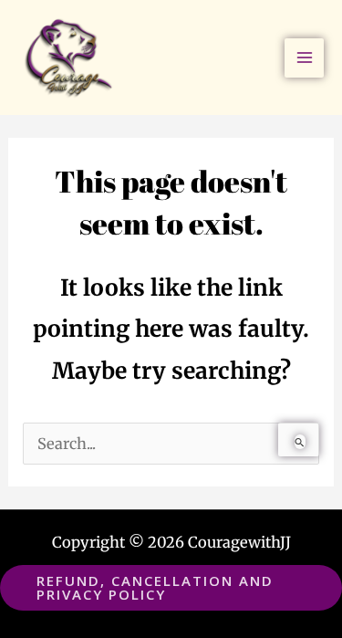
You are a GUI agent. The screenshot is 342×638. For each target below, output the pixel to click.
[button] (171, 588)
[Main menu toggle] (304, 58)
